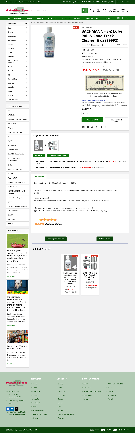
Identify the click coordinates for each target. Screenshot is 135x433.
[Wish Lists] (105, 10)
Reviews (40, 18)
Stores (77, 18)
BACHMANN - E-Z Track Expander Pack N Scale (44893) (90, 276)
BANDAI (11, 215)
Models (11, 56)
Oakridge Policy (93, 18)
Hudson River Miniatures (16, 182)
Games (10, 44)
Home (8, 18)
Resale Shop (12, 79)
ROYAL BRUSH (13, 187)
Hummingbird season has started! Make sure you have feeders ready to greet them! (17, 255)
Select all (39, 155)
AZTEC (10, 111)
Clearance (29, 18)
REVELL (10, 202)
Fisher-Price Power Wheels (17, 119)
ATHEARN (11, 115)
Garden (11, 48)
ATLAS (10, 137)
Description (39, 176)
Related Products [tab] (41, 249)
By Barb (10, 165)
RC (9, 75)
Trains (10, 95)
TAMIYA (10, 141)
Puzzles (11, 67)
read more (11, 276)
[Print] (92, 127)
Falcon (10, 128)
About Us (52, 18)
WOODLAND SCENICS (15, 132)
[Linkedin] (101, 127)
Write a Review (122, 45)
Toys (10, 91)
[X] (127, 18)
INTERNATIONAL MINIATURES (14, 159)
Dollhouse (12, 40)
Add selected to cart (58, 155)
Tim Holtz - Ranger (15, 198)
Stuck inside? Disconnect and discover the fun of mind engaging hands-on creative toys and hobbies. (16, 303)
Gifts (10, 52)
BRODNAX (11, 219)
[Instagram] (123, 18)
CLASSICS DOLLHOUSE (16, 154)
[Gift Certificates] (98, 10)
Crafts (10, 32)
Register (116, 11)
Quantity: (86, 109)
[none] (49, 42)
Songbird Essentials (15, 169)
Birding (11, 28)
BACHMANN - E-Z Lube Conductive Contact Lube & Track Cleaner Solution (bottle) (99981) (70, 278)
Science (11, 83)
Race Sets (12, 71)
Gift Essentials (13, 211)
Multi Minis (12, 145)
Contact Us (65, 18)
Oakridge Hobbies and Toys (17, 206)
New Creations (13, 149)
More (107, 18)
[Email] (88, 127)
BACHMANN (12, 124)
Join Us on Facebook (39, 414)
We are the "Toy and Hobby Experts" (17, 347)
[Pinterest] (105, 127)
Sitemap (35, 418)
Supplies (11, 87)
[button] (116, 120)
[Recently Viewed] (92, 10)
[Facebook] (118, 18)
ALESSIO (11, 174)
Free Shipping (13, 99)
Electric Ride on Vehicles (14, 61)
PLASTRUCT (12, 178)
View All (10, 224)
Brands (17, 18)
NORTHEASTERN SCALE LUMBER (16, 192)
